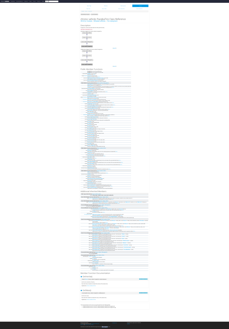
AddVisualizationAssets (91, 78)
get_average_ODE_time (91, 119)
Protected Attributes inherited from (94, 252)
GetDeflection (90, 165)
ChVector (85, 75)
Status (43, 1)
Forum (34, 1)
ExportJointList (95, 238)
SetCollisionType (90, 154)
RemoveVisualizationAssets (92, 80)
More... (94, 74)
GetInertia (89, 75)
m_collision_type (95, 260)
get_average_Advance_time (92, 116)
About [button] (38, 1)
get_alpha (89, 123)
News (30, 1)
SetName (89, 176)
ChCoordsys (141, 220)
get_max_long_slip (90, 136)
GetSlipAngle (89, 159)
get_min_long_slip (90, 134)
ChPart (88, 171)
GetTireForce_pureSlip (91, 99)
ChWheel (90, 256)
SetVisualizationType (91, 178)
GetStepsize (89, 152)
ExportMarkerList (95, 242)
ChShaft (123, 236)
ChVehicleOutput (94, 187)
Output (88, 187)
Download (13, 1)
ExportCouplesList (95, 240)
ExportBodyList (95, 234)
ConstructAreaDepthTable (97, 230)
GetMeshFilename (90, 167)
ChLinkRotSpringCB (127, 247)
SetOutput (89, 180)
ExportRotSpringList (96, 247)
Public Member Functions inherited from (95, 82)
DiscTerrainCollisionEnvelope (98, 226)
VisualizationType (100, 78)
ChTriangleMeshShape (88, 214)
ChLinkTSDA (125, 245)
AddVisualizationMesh (96, 214)
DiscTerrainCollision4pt (96, 223)
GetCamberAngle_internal (92, 108)
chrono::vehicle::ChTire (101, 148)
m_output (94, 269)
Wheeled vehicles (99, 21)
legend (114, 48)
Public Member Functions (85, 14)
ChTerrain (96, 97)
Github (128, 323)
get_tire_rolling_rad (91, 145)
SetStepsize (89, 150)
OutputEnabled (90, 182)
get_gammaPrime (90, 132)
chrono (83, 11)
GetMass (89, 73)
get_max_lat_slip (90, 140)
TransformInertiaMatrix (97, 202)
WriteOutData (90, 110)
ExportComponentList (91, 185)
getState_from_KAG (91, 114)
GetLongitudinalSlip (91, 161)
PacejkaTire (90, 11)
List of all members (94, 14)
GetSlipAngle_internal (91, 103)
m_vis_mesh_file (95, 262)
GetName (89, 174)
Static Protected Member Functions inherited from (95, 219)
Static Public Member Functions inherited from (94, 196)
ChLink (123, 238)
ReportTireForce (90, 97)
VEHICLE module (86, 21)
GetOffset (94, 211)
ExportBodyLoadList (96, 249)
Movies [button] (26, 1)
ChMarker (124, 242)
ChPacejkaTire (90, 84)
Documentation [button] (19, 1)
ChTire (88, 149)
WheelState (85, 114)
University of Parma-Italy (89, 324)
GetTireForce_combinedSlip (92, 101)
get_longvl (89, 143)
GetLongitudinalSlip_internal (92, 106)
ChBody (123, 234)
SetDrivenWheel (90, 90)
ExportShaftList (95, 236)
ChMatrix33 (90, 202)
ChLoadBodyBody (127, 249)
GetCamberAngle (90, 163)
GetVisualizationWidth (91, 95)
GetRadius (89, 92)
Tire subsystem (112, 21)
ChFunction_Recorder (96, 227)
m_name (94, 266)
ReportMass (89, 157)
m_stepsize (94, 258)
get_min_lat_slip (90, 138)
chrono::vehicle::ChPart (101, 170)
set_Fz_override (90, 112)
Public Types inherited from (91, 194)
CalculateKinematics (96, 209)
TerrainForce (85, 97)
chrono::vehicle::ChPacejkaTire (103, 82)
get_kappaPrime (90, 127)
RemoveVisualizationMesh (97, 216)
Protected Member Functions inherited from (95, 204)
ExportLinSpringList (96, 245)
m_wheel (94, 256)
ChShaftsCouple (126, 240)
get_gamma (89, 125)
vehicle (86, 11)
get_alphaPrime (90, 130)
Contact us (114, 322)
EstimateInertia (95, 198)
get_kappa (89, 121)
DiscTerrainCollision (96, 220)
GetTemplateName (91, 88)
